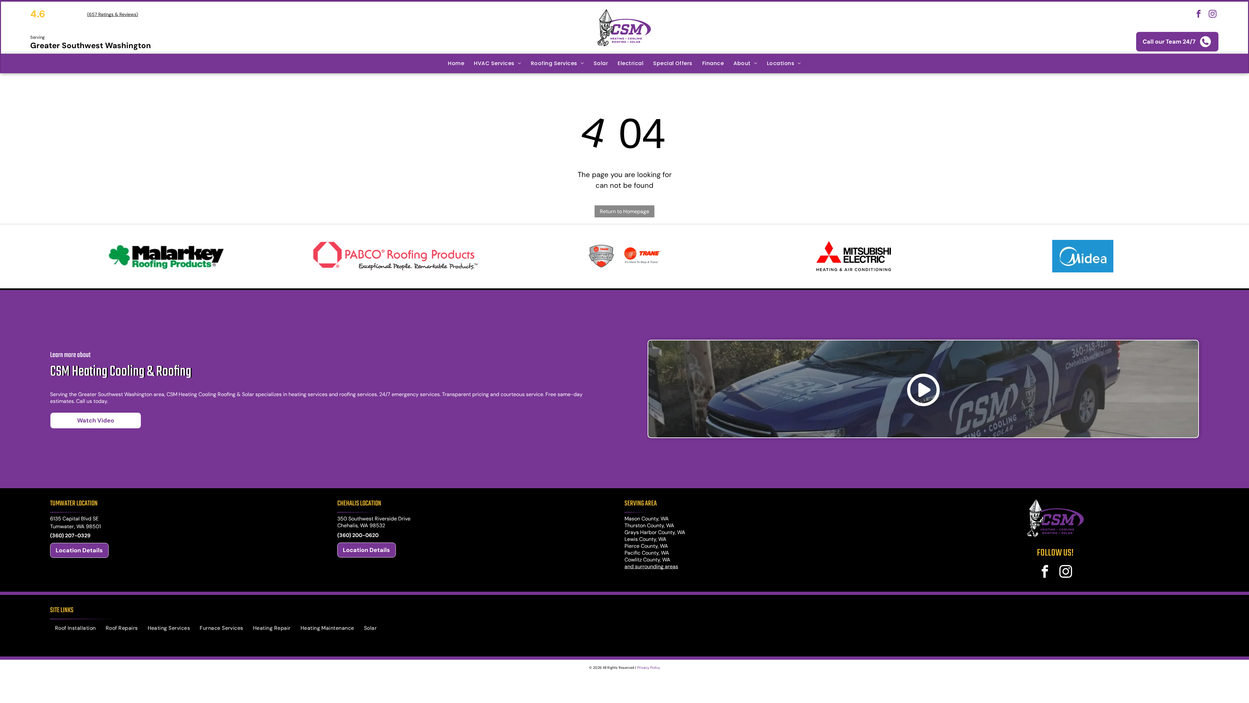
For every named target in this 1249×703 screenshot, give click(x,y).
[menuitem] (456, 63)
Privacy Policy (648, 667)
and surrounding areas (651, 566)
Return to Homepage (624, 211)
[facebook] (1198, 15)
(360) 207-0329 (70, 535)
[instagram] (1212, 15)
